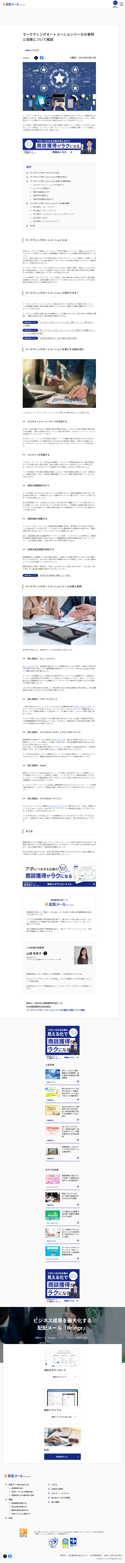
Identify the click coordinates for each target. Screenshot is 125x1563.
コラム (54, 1484)
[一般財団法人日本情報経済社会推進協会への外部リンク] (53, 1542)
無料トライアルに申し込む (62, 1417)
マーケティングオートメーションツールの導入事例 (49, 203)
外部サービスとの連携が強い (22, 1491)
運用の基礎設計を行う (41, 192)
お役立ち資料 (57, 1489)
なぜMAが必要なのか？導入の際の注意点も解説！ (59, 338)
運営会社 (63, 1555)
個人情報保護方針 (96, 1555)
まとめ (32, 225)
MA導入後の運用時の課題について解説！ (55, 575)
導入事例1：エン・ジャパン (44, 207)
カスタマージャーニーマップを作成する (48, 185)
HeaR (47, 773)
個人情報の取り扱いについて (78, 1555)
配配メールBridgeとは (19, 1484)
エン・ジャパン (29, 666)
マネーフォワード (82, 706)
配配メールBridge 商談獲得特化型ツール (44, 1002)
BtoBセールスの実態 (60, 1498)
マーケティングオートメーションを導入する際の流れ (50, 181)
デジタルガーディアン (56, 806)
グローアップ (58, 739)
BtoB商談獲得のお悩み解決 (38, 1006)
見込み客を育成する (19, 1506)
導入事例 (55, 1502)
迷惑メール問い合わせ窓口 (113, 1555)
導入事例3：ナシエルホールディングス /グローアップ (53, 214)
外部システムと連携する (20, 1513)
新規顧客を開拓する (19, 1503)
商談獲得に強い (17, 1488)
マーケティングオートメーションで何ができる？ (49, 177)
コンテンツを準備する (41, 188)
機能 (11, 1499)
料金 (11, 1518)
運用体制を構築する (40, 195)
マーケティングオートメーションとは (44, 173)
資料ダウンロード (60, 1377)
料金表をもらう (62, 1456)
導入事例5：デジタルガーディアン (46, 221)
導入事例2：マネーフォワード (44, 210)
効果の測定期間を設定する (43, 199)
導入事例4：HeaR (40, 218)
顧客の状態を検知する (20, 1510)
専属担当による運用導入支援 (22, 1495)
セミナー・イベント (60, 1493)
